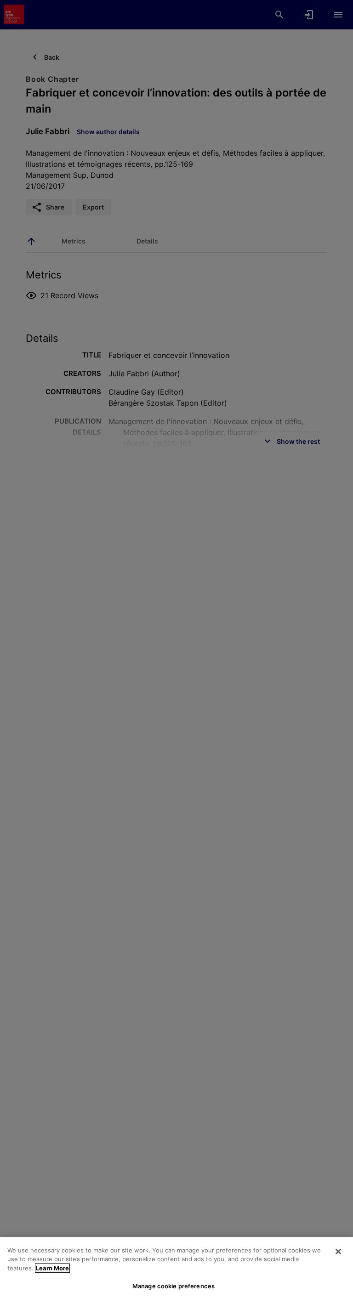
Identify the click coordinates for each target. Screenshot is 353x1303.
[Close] (338, 1251)
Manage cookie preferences (173, 1286)
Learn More (52, 1268)
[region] (176, 1270)
